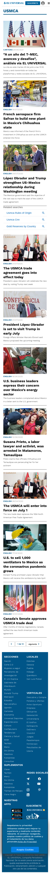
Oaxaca (30, 665)
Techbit (7, 743)
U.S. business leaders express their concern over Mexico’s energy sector (21, 387)
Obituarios (32, 711)
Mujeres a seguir (12, 668)
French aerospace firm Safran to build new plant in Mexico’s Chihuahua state (24, 120)
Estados (8, 700)
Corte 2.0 (8, 665)
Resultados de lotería (34, 749)
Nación (7, 661)
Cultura (7, 725)
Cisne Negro (10, 794)
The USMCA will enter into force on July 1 (25, 508)
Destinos (8, 754)
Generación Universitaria (33, 717)
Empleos (31, 708)
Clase (7, 769)
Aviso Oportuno (34, 704)
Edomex (31, 661)
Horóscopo (32, 744)
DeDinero (31, 729)
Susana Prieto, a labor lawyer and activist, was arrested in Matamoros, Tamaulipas (23, 448)
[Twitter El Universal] (28, 784)
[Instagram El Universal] (28, 789)
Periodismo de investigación (11, 673)
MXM (6, 740)
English (7, 109)
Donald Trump (11, 693)
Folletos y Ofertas (35, 701)
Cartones (8, 711)
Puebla (30, 668)
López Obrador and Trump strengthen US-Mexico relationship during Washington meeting (24, 184)
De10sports (32, 726)
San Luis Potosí (34, 679)
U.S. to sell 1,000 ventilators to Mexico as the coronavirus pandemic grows (24, 564)
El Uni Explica (11, 679)
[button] (32, 3)
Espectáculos (11, 722)
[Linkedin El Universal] (28, 794)
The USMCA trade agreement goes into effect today (20, 272)
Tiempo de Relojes (13, 791)
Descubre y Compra (36, 697)
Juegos (30, 737)
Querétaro (32, 675)
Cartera (7, 50)
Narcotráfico (10, 704)
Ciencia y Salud (12, 736)
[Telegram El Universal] (28, 778)
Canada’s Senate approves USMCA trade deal (24, 621)
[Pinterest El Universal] (39, 789)
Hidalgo (30, 672)
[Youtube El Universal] (39, 784)
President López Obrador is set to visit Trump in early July (23, 329)
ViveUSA (31, 733)
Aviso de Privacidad (27, 841)
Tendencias (9, 733)
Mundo (7, 690)
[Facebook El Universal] (39, 778)
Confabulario (10, 729)
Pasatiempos (33, 740)
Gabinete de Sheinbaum (10, 684)
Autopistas (9, 758)
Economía (9, 715)
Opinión (8, 707)
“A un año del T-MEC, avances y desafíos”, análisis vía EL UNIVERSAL (24, 58)
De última (9, 750)
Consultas (9, 761)
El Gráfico (32, 722)
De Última (9, 780)
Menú (7, 747)
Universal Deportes (13, 718)
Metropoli (9, 697)
